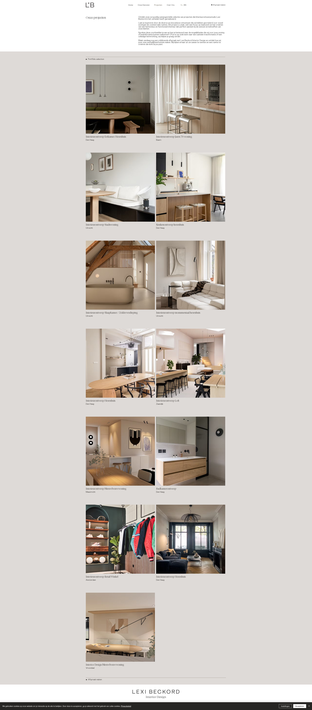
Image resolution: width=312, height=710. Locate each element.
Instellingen (285, 706)
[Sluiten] (309, 706)
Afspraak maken (95, 680)
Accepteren (299, 706)
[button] (144, 5)
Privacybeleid (126, 706)
